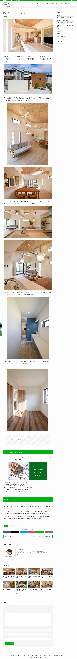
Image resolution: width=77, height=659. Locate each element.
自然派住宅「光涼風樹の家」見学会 (64, 20)
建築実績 (58, 15)
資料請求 (58, 31)
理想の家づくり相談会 (34, 655)
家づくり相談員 (9, 556)
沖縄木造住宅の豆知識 (61, 36)
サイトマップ (59, 46)
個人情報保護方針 (60, 41)
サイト (6, 637)
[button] (7, 532)
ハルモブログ (59, 43)
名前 (6, 627)
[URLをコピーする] (49, 532)
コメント (7, 611)
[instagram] (70, 0)
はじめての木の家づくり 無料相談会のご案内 (65, 26)
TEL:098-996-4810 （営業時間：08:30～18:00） (15, 485)
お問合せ (58, 28)
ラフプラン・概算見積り (43, 655)
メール (6, 632)
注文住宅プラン (60, 12)
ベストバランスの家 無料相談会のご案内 (64, 22)
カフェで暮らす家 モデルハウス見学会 (64, 17)
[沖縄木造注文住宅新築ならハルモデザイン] (6, 3)
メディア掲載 (22, 655)
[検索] (73, 0)
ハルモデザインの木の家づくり (63, 38)
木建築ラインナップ (14, 441)
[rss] (72, 0)
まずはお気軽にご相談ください (16, 439)
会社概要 (58, 33)
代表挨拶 (17, 655)
